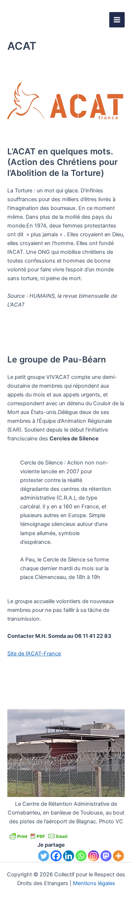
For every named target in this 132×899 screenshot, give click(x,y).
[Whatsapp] (81, 855)
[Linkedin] (68, 855)
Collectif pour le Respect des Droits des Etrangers (57, 19)
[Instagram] (93, 855)
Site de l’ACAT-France (34, 653)
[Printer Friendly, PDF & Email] (38, 835)
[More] (118, 855)
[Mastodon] (105, 855)
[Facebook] (56, 855)
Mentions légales (94, 883)
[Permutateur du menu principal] (117, 19)
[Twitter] (43, 855)
